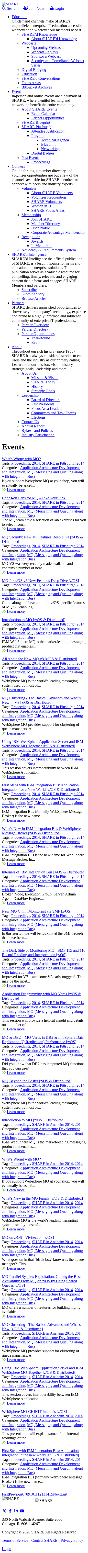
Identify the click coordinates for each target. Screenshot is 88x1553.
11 (35, 1494)
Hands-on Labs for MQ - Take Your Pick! (34, 498)
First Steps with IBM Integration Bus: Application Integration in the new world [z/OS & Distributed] (40, 1453)
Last (64, 1494)
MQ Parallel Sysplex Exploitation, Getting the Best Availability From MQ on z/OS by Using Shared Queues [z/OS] (41, 1280)
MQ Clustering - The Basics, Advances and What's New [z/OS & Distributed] (41, 1326)
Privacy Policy (72, 1540)
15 (51, 1494)
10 (32, 1494)
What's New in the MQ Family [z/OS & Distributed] (42, 1198)
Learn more (16, 490)
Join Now (36, 8)
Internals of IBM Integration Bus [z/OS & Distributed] (44, 872)
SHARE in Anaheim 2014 (52, 1124)
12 (39, 1494)
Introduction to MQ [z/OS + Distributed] (33, 1120)
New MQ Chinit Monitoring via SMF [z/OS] (36, 911)
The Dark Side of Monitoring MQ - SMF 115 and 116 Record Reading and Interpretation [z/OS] (43, 952)
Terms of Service (15, 1540)
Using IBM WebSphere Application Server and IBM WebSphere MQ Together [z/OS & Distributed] (42, 743)
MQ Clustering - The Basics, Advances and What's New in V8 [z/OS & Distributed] (41, 700)
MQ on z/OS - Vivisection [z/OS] (28, 1237)
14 (47, 1494)
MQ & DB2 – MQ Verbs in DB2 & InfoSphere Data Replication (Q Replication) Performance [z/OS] (43, 1039)
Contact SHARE (44, 1540)
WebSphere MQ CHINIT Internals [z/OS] (34, 1411)
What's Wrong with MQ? (21, 459)
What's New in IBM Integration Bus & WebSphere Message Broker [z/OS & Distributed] (41, 831)
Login (59, 8)
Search (11, 8)
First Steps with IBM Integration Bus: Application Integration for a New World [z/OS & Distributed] (40, 787)
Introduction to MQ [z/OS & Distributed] (33, 620)
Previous (15, 1494)
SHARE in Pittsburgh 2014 (63, 463)
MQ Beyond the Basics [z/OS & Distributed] (36, 1081)
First (5, 1494)
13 (43, 1494)
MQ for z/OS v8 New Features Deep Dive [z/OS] (40, 581)
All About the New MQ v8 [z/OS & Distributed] (39, 659)
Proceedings (20, 463)
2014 (36, 463)
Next (57, 1494)
